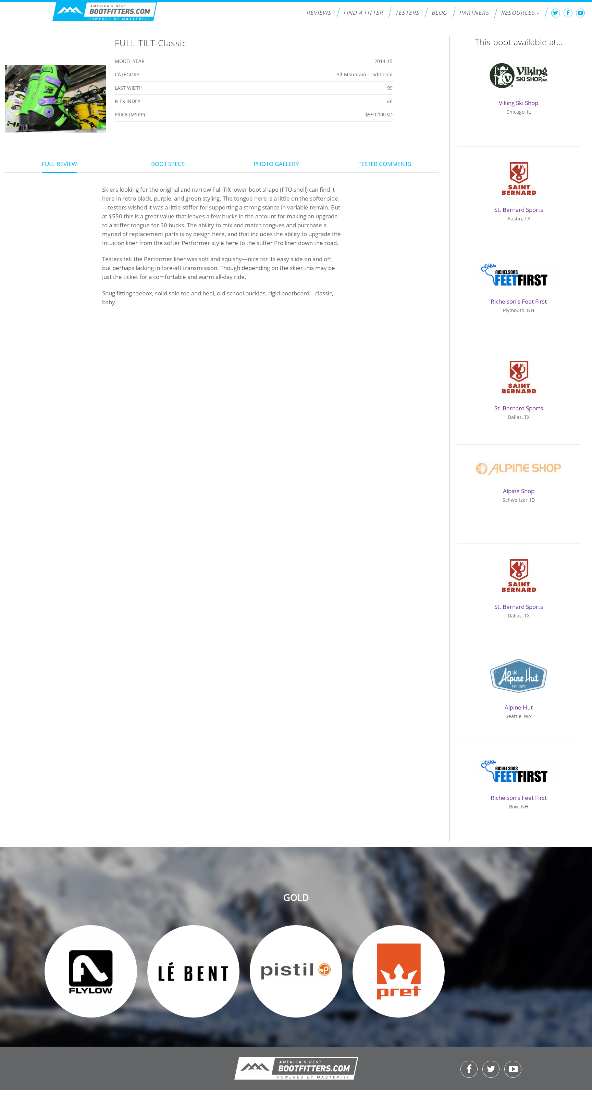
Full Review (59, 164)
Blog (439, 12)
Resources (518, 12)
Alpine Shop (518, 491)
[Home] (104, 11)
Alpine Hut (519, 707)
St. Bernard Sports (518, 210)
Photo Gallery (276, 164)
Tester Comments (384, 164)
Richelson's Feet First (519, 301)
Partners (474, 12)
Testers (407, 12)
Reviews (318, 12)
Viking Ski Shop (518, 103)
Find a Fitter (363, 12)
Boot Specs (168, 164)
